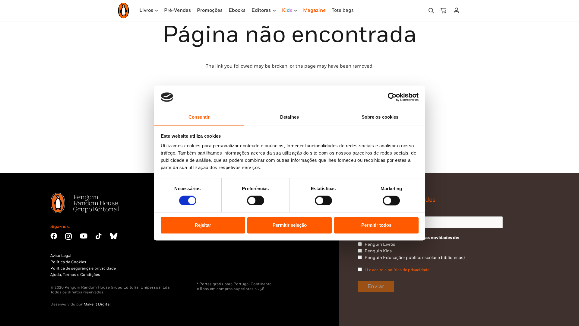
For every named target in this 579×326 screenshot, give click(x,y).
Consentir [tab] (199, 117)
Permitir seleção (290, 225)
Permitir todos (376, 225)
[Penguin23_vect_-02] (215, 266)
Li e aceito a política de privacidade (397, 269)
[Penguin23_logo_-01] (123, 10)
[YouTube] (83, 236)
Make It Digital (97, 304)
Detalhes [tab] (289, 117)
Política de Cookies (68, 262)
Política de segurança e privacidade (83, 268)
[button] (431, 11)
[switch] (255, 201)
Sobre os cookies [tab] (380, 117)
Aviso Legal (60, 255)
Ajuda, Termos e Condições (75, 274)
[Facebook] (53, 236)
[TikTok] (99, 236)
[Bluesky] (114, 236)
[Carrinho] (443, 10)
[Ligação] (457, 10)
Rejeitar (203, 225)
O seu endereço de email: (384, 210)
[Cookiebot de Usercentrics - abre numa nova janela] (392, 97)
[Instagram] (68, 236)
